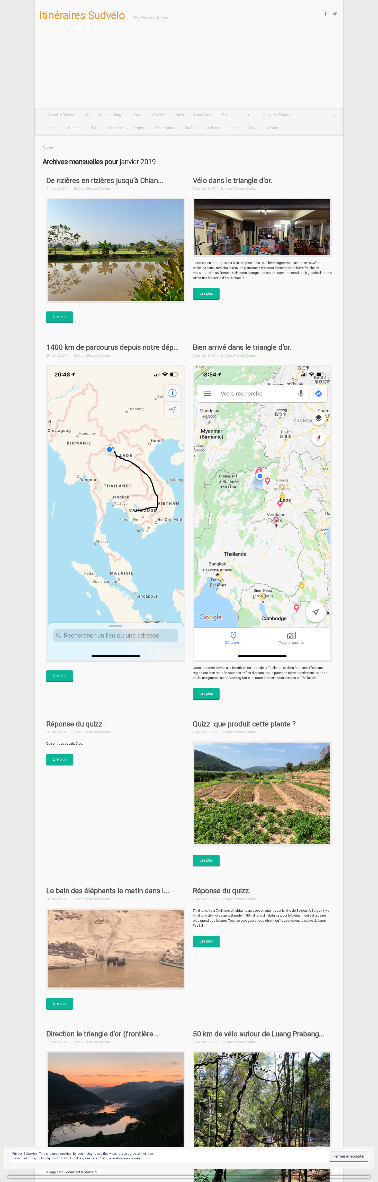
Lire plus (59, 317)
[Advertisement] (189, 70)
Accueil (47, 147)
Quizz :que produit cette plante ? (244, 724)
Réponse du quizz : (76, 724)
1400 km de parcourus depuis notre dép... (112, 347)
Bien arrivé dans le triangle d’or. (242, 347)
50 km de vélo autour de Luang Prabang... (258, 1034)
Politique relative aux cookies (119, 1158)
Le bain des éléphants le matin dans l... (107, 890)
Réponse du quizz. (222, 890)
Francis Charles (98, 188)
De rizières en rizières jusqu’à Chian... (104, 180)
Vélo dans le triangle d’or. (232, 180)
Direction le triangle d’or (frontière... (102, 1034)
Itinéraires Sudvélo (82, 15)
